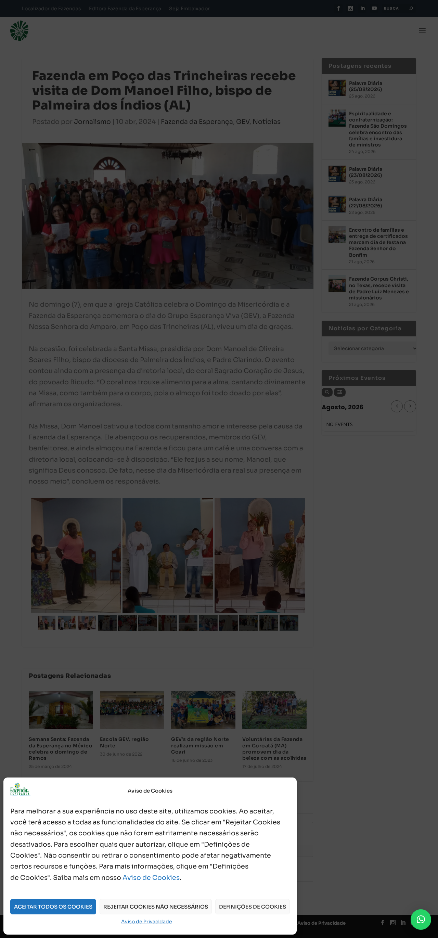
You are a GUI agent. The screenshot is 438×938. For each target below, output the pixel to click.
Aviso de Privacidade (146, 921)
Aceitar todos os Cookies (53, 906)
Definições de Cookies (252, 906)
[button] (421, 919)
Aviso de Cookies (151, 878)
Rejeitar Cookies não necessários (155, 906)
